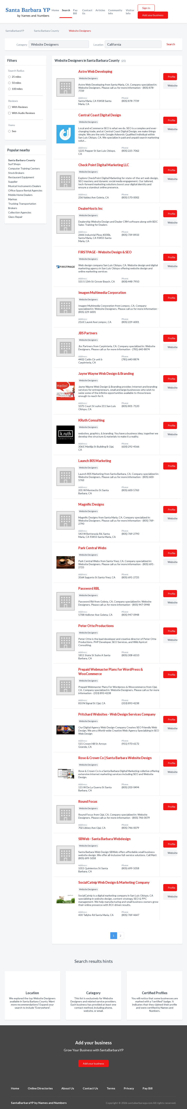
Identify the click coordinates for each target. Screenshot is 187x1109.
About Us (67, 1088)
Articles (100, 10)
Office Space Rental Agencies (25, 190)
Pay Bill (75, 12)
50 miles (16, 82)
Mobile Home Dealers (20, 194)
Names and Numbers (52, 1102)
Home (55, 10)
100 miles (17, 88)
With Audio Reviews (23, 112)
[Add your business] (93, 1059)
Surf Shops (14, 164)
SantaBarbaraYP (14, 30)
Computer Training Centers (24, 168)
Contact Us (87, 12)
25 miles (16, 76)
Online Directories (40, 1088)
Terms (111, 1088)
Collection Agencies (19, 212)
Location (98, 44)
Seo (14, 131)
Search (66, 10)
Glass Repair (15, 216)
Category (21, 44)
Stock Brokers (16, 172)
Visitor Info (130, 12)
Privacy (129, 1088)
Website (172, 85)
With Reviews (20, 106)
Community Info (115, 12)
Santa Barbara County (46, 30)
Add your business (152, 15)
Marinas (12, 199)
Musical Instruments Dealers (24, 186)
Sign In (146, 8)
